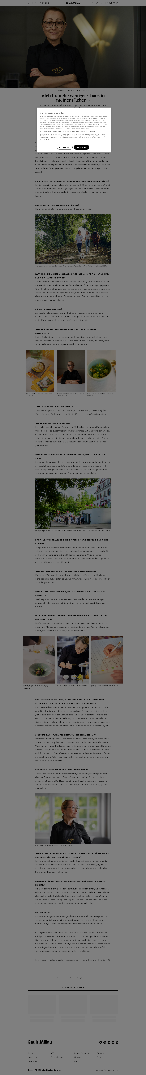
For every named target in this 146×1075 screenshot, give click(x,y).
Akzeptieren (81, 147)
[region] (74, 130)
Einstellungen (64, 147)
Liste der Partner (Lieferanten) (50, 139)
